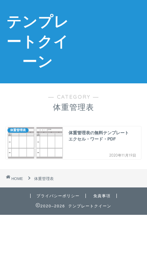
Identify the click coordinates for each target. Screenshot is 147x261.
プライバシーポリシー (58, 196)
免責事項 (102, 196)
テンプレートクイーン (38, 41)
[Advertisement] (111, 34)
